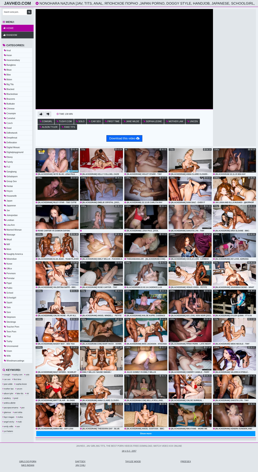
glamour (7, 412)
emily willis (8, 426)
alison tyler (50, 127)
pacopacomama (10, 407)
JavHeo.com (17, 3)
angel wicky (8, 422)
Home (10, 28)
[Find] (29, 12)
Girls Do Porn (27, 461)
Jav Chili (80, 465)
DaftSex (80, 461)
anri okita (18, 412)
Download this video (122, 138)
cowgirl (47, 121)
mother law (175, 121)
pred (16, 398)
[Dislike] (48, 114)
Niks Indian (27, 465)
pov (23, 407)
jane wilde (132, 121)
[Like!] (41, 114)
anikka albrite (9, 403)
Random (11, 35)
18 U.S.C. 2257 (129, 451)
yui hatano (8, 431)
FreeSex (186, 461)
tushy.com (65, 121)
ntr (27, 393)
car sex (96, 121)
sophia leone (153, 121)
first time (113, 121)
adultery (7, 398)
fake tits (69, 127)
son (18, 426)
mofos (20, 417)
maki (19, 422)
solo (81, 121)
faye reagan (8, 417)
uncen (193, 121)
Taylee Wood (133, 461)
